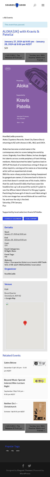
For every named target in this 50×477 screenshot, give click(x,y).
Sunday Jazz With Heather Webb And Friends (37, 57)
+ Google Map (10, 298)
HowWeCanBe (10, 274)
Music (14, 251)
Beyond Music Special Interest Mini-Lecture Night (14, 383)
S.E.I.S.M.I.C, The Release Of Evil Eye (13, 56)
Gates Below (10, 362)
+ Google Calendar (12, 219)
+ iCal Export (31, 219)
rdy (12, 450)
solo (17, 450)
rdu (6, 257)
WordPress (25, 473)
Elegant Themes (24, 470)
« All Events (8, 17)
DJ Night (8, 251)
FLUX (6, 289)
